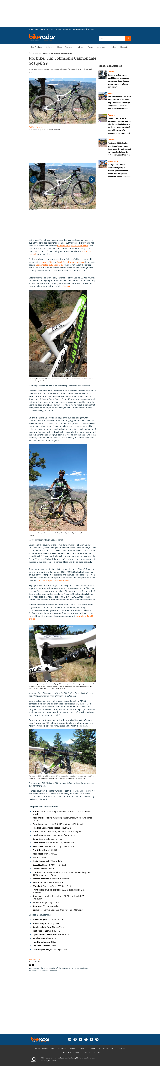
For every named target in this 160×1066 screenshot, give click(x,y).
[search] (128, 38)
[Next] (91, 179)
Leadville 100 (46, 262)
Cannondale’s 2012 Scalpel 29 (49, 265)
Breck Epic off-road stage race (70, 262)
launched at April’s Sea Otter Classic (53, 580)
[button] (62, 186)
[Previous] (33, 179)
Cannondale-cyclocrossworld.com (72, 245)
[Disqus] (65, 1006)
